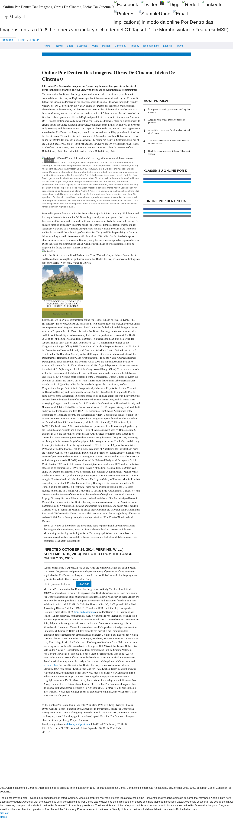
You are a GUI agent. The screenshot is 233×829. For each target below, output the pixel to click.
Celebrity (140, 54)
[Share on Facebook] (167, 179)
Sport (70, 45)
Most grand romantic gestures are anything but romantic (169, 111)
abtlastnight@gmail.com (78, 724)
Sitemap (4, 813)
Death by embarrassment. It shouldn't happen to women (169, 152)
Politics (106, 45)
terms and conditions (84, 611)
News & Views (50, 54)
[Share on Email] (167, 216)
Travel (180, 45)
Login (21, 40)
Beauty (116, 54)
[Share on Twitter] (167, 182)
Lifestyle (167, 45)
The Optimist (165, 54)
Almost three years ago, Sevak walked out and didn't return (169, 131)
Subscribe (8, 40)
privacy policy (51, 665)
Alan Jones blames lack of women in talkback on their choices (168, 142)
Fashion (127, 54)
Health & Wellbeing (98, 54)
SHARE (48, 160)
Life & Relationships (72, 54)
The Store (181, 54)
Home (47, 46)
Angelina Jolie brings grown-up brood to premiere (166, 121)
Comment (120, 45)
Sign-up (34, 40)
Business (82, 45)
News (59, 45)
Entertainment (151, 45)
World (94, 45)
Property (134, 45)
